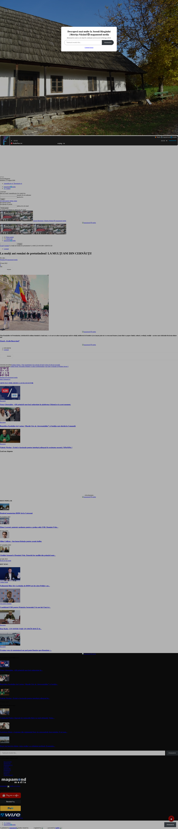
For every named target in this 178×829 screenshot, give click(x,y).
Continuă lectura (89, 47)
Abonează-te (108, 42)
